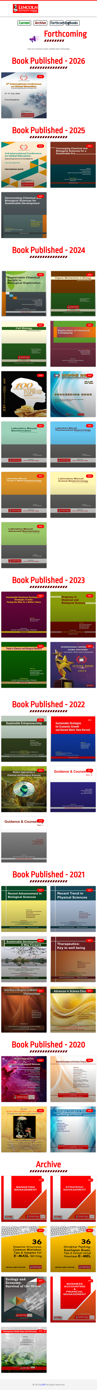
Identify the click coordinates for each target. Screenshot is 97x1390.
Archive (40, 23)
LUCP (42, 1384)
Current (24, 23)
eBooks (73, 23)
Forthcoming (60, 23)
